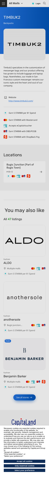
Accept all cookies (24, 461)
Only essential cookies (24, 466)
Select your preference (24, 470)
